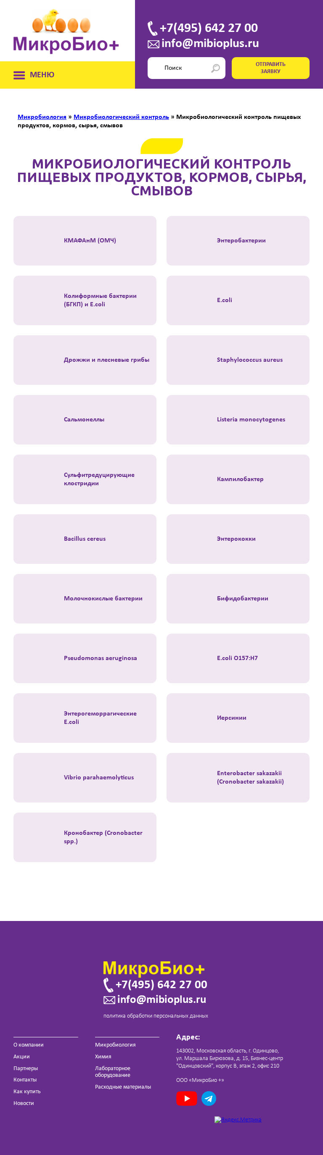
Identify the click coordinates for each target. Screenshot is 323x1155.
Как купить (27, 1092)
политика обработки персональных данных (155, 1016)
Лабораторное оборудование (112, 1072)
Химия (103, 1057)
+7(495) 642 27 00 (209, 28)
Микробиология (115, 1045)
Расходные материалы (123, 1087)
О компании (28, 1045)
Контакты (25, 1080)
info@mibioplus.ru (210, 44)
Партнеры (25, 1069)
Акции (21, 1057)
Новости (23, 1103)
